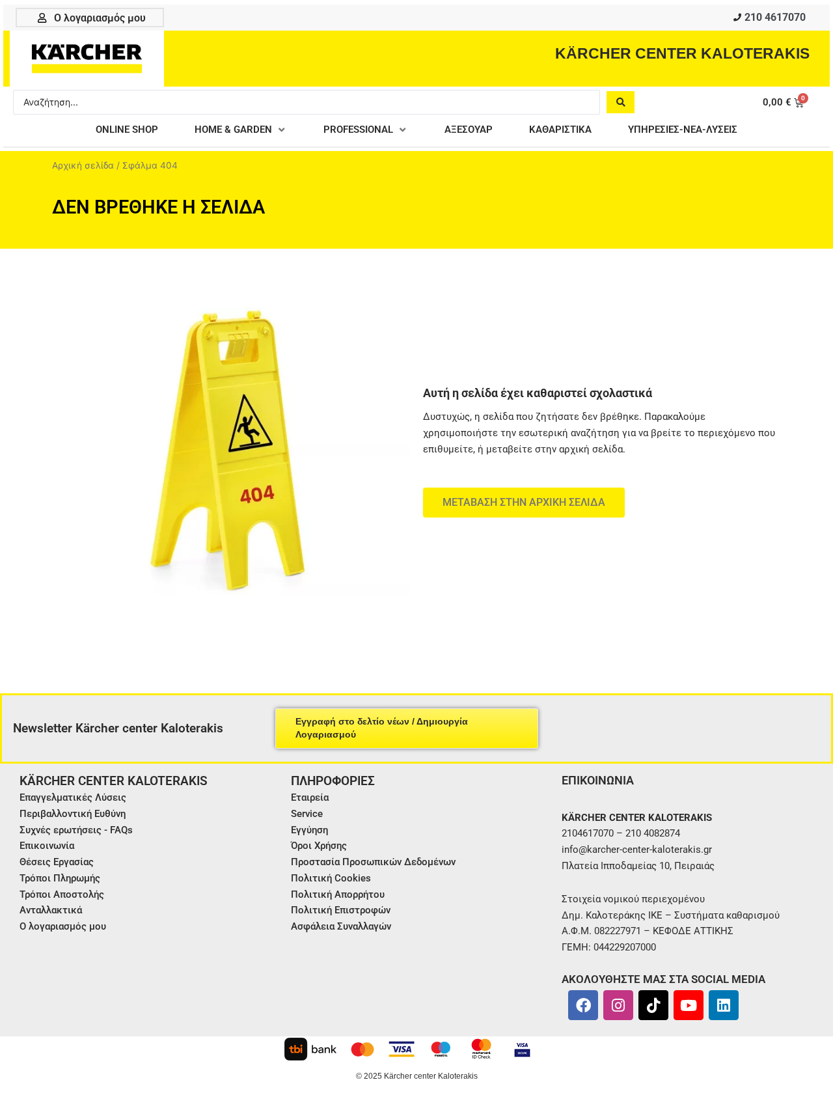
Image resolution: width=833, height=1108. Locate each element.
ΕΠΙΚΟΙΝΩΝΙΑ (598, 780)
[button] (240, 129)
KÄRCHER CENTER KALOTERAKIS (682, 53)
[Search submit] (621, 102)
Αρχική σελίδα (83, 165)
